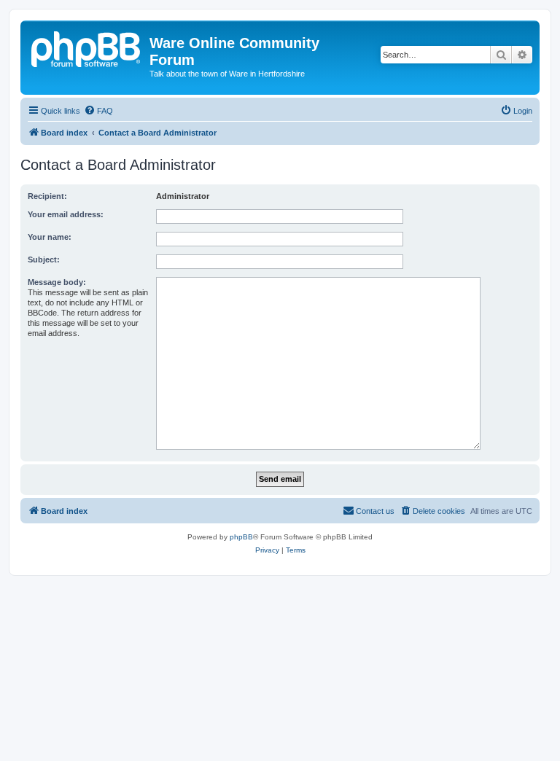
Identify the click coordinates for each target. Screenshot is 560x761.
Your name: (49, 237)
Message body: (57, 282)
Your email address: (66, 214)
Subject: (44, 259)
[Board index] (86, 47)
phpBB (241, 537)
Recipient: (47, 196)
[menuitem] (98, 111)
